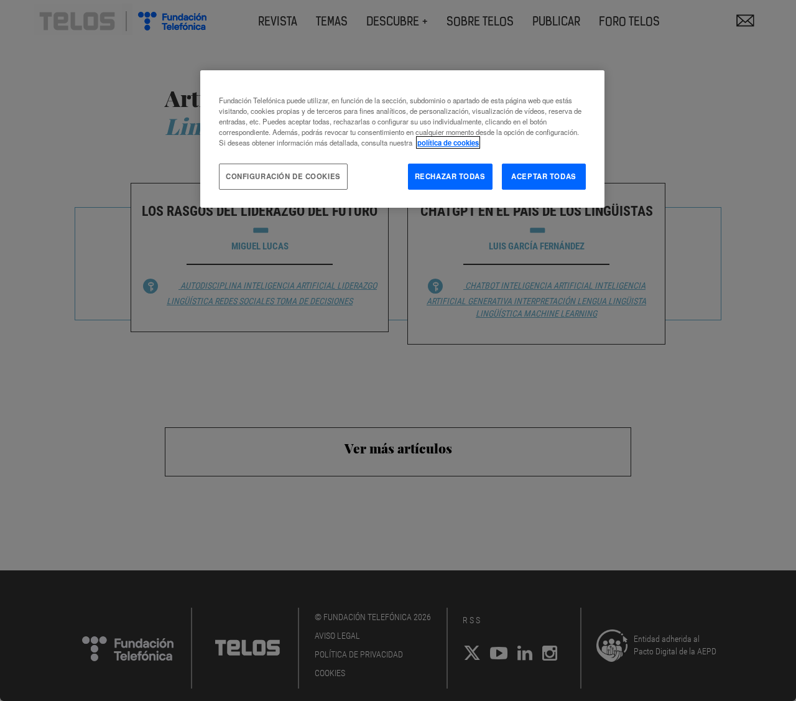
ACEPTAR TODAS (543, 176)
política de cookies (448, 142)
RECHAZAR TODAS (450, 176)
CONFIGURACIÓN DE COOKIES (283, 176)
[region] (402, 139)
